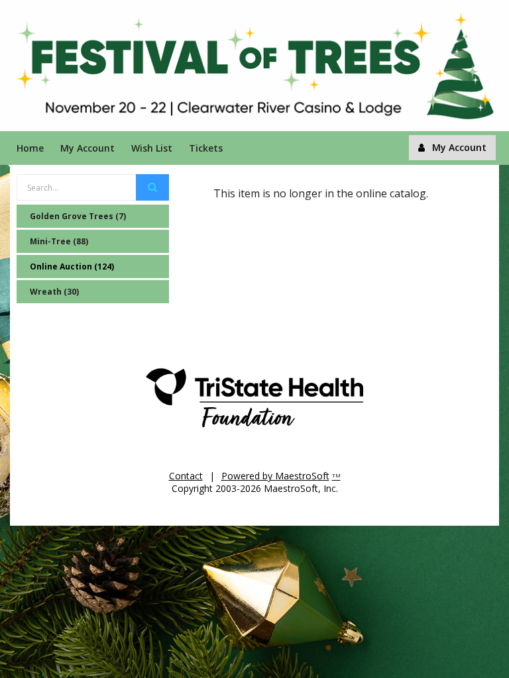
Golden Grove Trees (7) (78, 216)
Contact (186, 475)
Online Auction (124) (72, 266)
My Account (87, 148)
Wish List (151, 148)
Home (30, 148)
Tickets (206, 148)
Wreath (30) (54, 291)
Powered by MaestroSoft (275, 475)
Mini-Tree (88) (59, 241)
